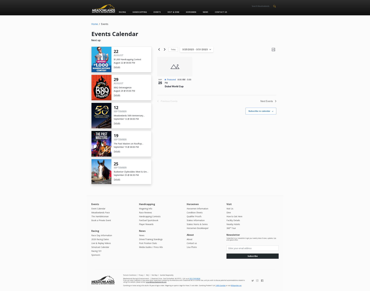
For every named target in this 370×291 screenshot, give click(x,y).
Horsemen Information (197, 208)
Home (94, 24)
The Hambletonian (100, 216)
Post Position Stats (148, 243)
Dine (228, 212)
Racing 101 (96, 251)
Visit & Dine (173, 12)
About (189, 239)
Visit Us (229, 208)
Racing (122, 12)
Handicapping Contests (150, 216)
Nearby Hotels (233, 224)
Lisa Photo (192, 247)
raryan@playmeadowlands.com (156, 282)
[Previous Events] (159, 49)
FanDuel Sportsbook (148, 220)
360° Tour (231, 228)
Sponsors (95, 255)
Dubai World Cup (174, 86)
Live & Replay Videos (101, 243)
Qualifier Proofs (194, 216)
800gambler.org (236, 285)
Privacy (141, 275)
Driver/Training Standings (151, 239)
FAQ (147, 275)
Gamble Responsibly (166, 275)
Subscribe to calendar (259, 111)
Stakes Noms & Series (197, 224)
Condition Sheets (195, 212)
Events (157, 12)
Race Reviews (145, 212)
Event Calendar (98, 208)
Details (117, 67)
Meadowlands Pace (100, 212)
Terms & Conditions (129, 275)
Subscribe (253, 256)
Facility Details (233, 220)
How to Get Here (234, 216)
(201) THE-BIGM (194, 279)
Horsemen (191, 12)
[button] (274, 6)
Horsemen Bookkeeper (198, 228)
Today (173, 49)
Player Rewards (146, 224)
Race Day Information (101, 235)
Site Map (154, 275)
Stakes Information (196, 220)
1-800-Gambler (220, 285)
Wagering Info (145, 208)
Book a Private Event (101, 220)
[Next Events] (164, 49)
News (205, 12)
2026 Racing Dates (100, 239)
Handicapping (140, 12)
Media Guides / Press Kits (151, 247)
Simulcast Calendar (100, 247)
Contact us (221, 12)
